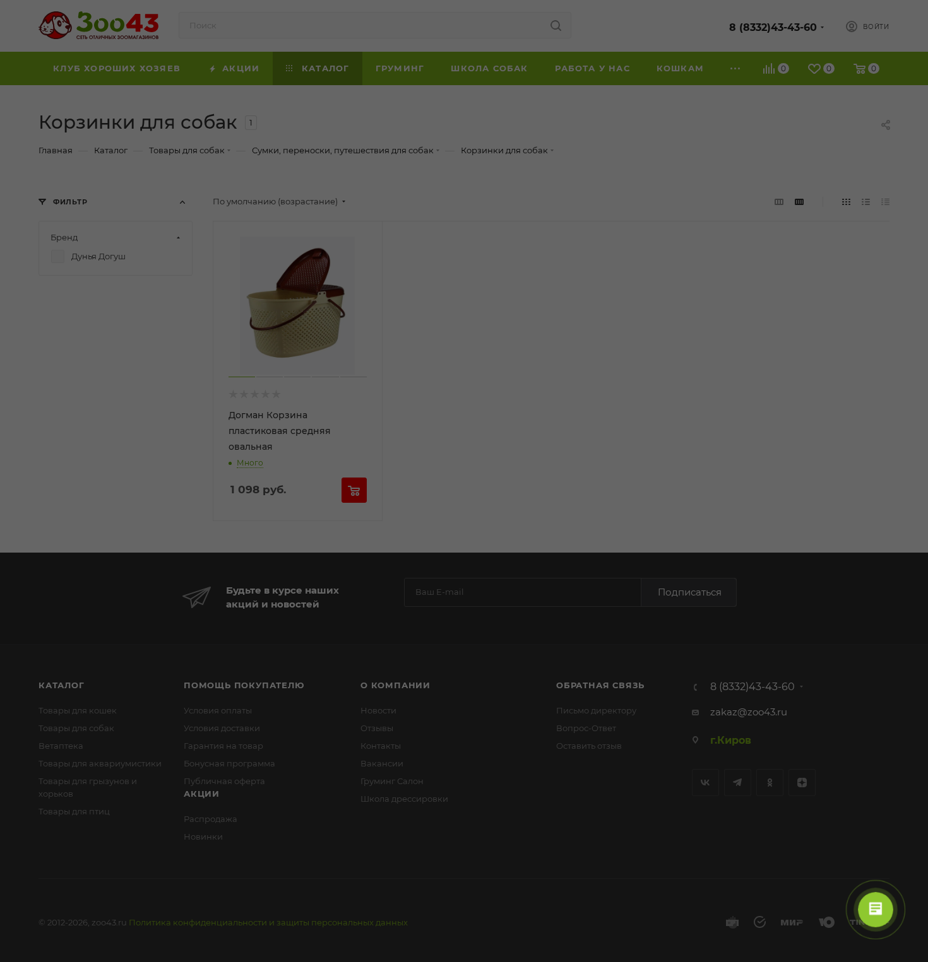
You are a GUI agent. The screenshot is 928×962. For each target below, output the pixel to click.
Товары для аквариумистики (100, 763)
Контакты (380, 746)
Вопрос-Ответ (586, 728)
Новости (378, 710)
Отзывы (376, 728)
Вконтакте (705, 782)
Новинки (203, 836)
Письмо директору (596, 710)
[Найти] (555, 25)
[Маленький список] (779, 201)
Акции (202, 794)
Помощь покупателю (244, 685)
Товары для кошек (78, 710)
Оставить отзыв (589, 746)
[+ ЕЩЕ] (735, 68)
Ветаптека (61, 746)
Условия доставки (222, 728)
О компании (395, 685)
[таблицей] (885, 201)
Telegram (737, 782)
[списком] (865, 201)
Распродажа (210, 819)
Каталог (62, 685)
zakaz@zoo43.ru (748, 712)
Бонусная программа (229, 763)
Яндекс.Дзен (802, 782)
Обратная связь (600, 685)
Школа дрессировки (404, 799)
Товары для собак (76, 728)
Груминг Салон (392, 781)
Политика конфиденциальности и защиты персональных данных (268, 922)
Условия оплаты (218, 710)
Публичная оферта (224, 781)
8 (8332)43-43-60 (773, 27)
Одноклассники (769, 782)
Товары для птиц (74, 811)
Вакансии (381, 763)
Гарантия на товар (223, 746)
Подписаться (690, 592)
